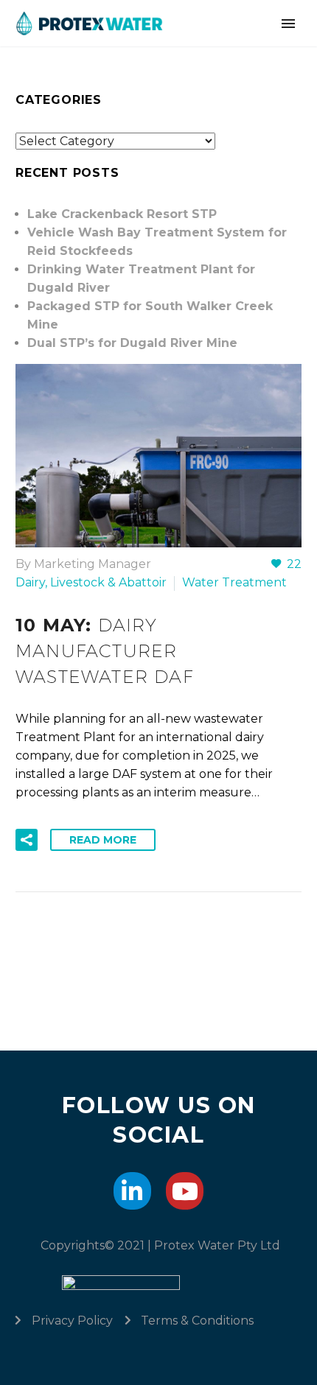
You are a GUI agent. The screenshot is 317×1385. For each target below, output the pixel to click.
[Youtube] (184, 1191)
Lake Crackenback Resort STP (122, 214)
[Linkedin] (132, 1191)
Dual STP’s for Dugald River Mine (132, 343)
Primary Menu (288, 24)
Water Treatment (234, 582)
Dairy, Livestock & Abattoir (91, 582)
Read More (102, 839)
